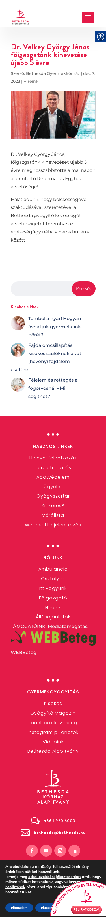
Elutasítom (49, 907)
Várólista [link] (53, 515)
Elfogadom (19, 907)
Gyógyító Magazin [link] (53, 713)
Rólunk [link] (53, 557)
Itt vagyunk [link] (53, 588)
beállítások (15, 887)
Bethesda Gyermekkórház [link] (53, 73)
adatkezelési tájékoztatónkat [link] (54, 876)
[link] (21, 17)
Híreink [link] (30, 81)
